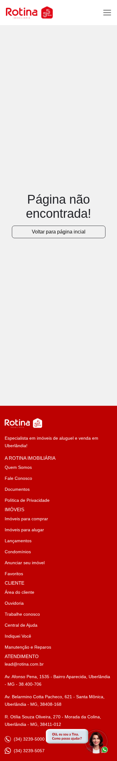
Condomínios (18, 551)
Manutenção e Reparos (28, 647)
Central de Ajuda (21, 625)
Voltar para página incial (58, 231)
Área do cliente (19, 592)
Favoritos (14, 573)
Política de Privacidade (27, 500)
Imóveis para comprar (26, 518)
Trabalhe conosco (22, 614)
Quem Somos (18, 467)
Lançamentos (18, 540)
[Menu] (107, 13)
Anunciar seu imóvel (25, 562)
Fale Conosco (18, 478)
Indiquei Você (18, 636)
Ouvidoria (14, 603)
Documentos (17, 489)
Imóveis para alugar (24, 529)
